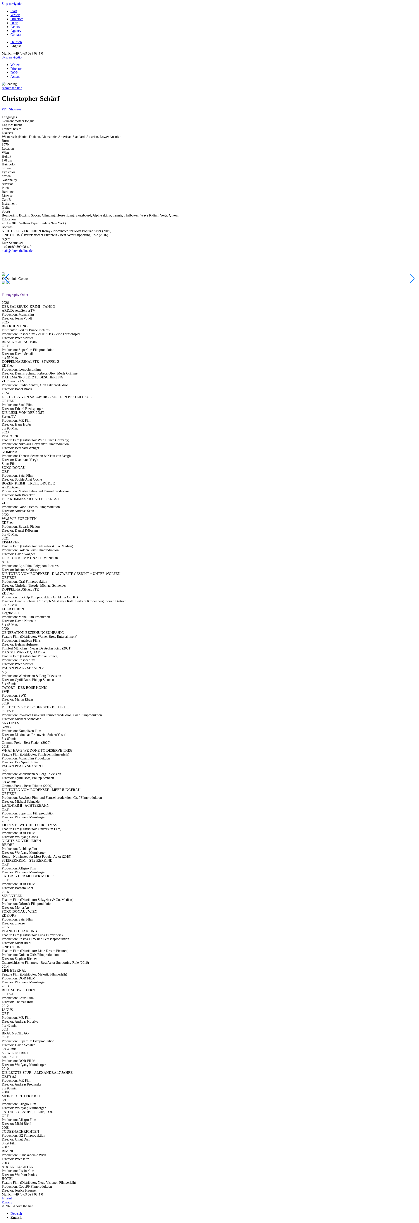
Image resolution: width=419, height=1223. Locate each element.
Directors (16, 68)
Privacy (7, 1202)
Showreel (15, 109)
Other (24, 295)
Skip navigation (12, 3)
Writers (15, 65)
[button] (7, 278)
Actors (15, 76)
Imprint (7, 1198)
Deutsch (16, 42)
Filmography (10, 295)
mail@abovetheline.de (17, 251)
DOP (14, 72)
